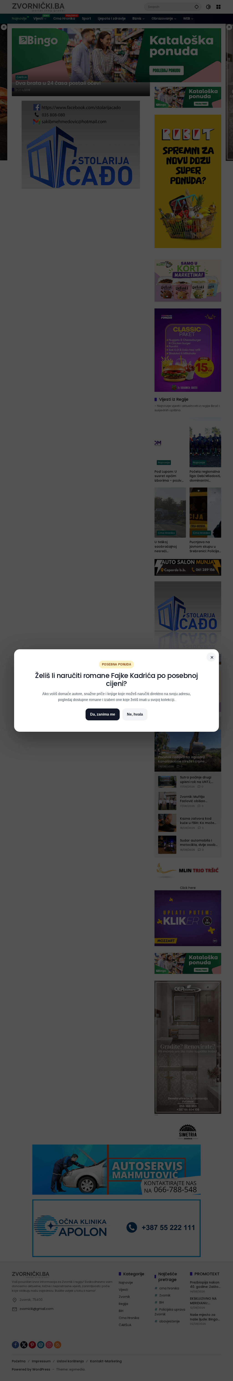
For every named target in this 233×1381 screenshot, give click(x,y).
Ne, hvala (135, 714)
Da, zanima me (102, 714)
